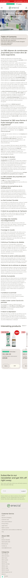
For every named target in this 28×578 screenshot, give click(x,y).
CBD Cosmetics (5, 556)
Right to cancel (5, 527)
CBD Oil (4, 574)
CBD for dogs (5, 568)
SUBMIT (23, 491)
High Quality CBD (6, 541)
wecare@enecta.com (7, 547)
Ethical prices (5, 543)
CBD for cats (5, 566)
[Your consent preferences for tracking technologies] (2, 576)
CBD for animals (6, 564)
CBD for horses (5, 570)
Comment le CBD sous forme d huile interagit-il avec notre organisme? (13, 42)
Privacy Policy (5, 523)
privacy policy (21, 499)
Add (15, 365)
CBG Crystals (5, 576)
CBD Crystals (5, 560)
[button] (26, 349)
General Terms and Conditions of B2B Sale (12, 529)
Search (3, 515)
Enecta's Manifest (6, 539)
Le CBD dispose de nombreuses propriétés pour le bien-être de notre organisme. (13, 39)
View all (24, 325)
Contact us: (4, 545)
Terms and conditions (7, 521)
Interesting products (6, 44)
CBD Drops (4, 562)
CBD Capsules (5, 553)
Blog (3, 537)
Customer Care (5, 519)
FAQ (3, 531)
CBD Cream (4, 558)
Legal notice (4, 525)
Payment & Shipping (6, 517)
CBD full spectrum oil (7, 572)
